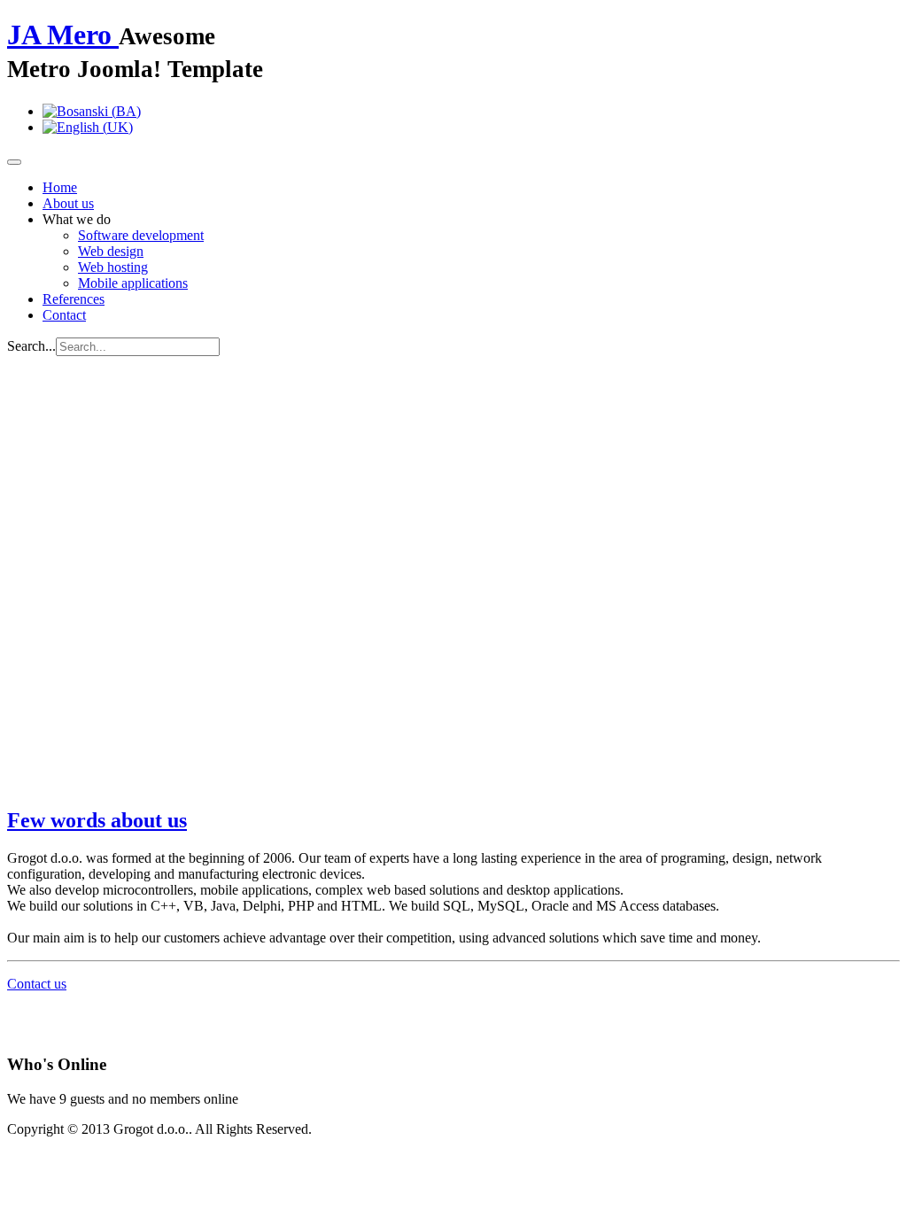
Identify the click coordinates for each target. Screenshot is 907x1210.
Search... (31, 345)
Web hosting (113, 267)
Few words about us (97, 820)
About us (68, 203)
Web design (110, 251)
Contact (64, 314)
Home (60, 187)
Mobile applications (133, 283)
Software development (141, 235)
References (74, 298)
